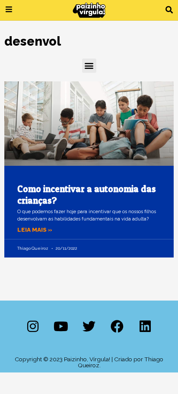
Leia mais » (34, 229)
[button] (169, 10)
